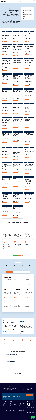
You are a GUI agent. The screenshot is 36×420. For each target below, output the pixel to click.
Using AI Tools (12, 412)
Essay (11, 403)
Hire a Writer (20, 255)
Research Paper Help (21, 403)
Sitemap (3, 411)
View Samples (5, 285)
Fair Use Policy (3, 403)
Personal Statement (12, 410)
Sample (5, 8)
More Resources (26, 271)
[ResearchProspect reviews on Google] (10, 330)
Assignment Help (21, 405)
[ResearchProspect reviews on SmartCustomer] (5, 330)
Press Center (3, 406)
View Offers (15, 255)
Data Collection (21, 411)
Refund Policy (3, 404)
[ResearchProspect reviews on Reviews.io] (15, 330)
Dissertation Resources (13, 404)
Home (2, 8)
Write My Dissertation (21, 406)
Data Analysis (20, 409)
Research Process (12, 406)
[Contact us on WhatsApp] (20, 1)
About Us (3, 405)
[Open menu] (34, 1)
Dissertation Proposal (21, 410)
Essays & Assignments (18, 271)
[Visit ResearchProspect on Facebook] (2, 413)
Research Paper (12, 411)
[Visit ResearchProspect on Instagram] (5, 413)
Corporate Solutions (4, 410)
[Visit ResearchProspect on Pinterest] (7, 413)
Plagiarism (11, 405)
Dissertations (10, 271)
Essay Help (20, 404)
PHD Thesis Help (21, 412)
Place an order (29, 395)
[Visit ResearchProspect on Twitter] (4, 413)
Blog (10, 409)
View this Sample (4, 41)
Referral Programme (4, 409)
